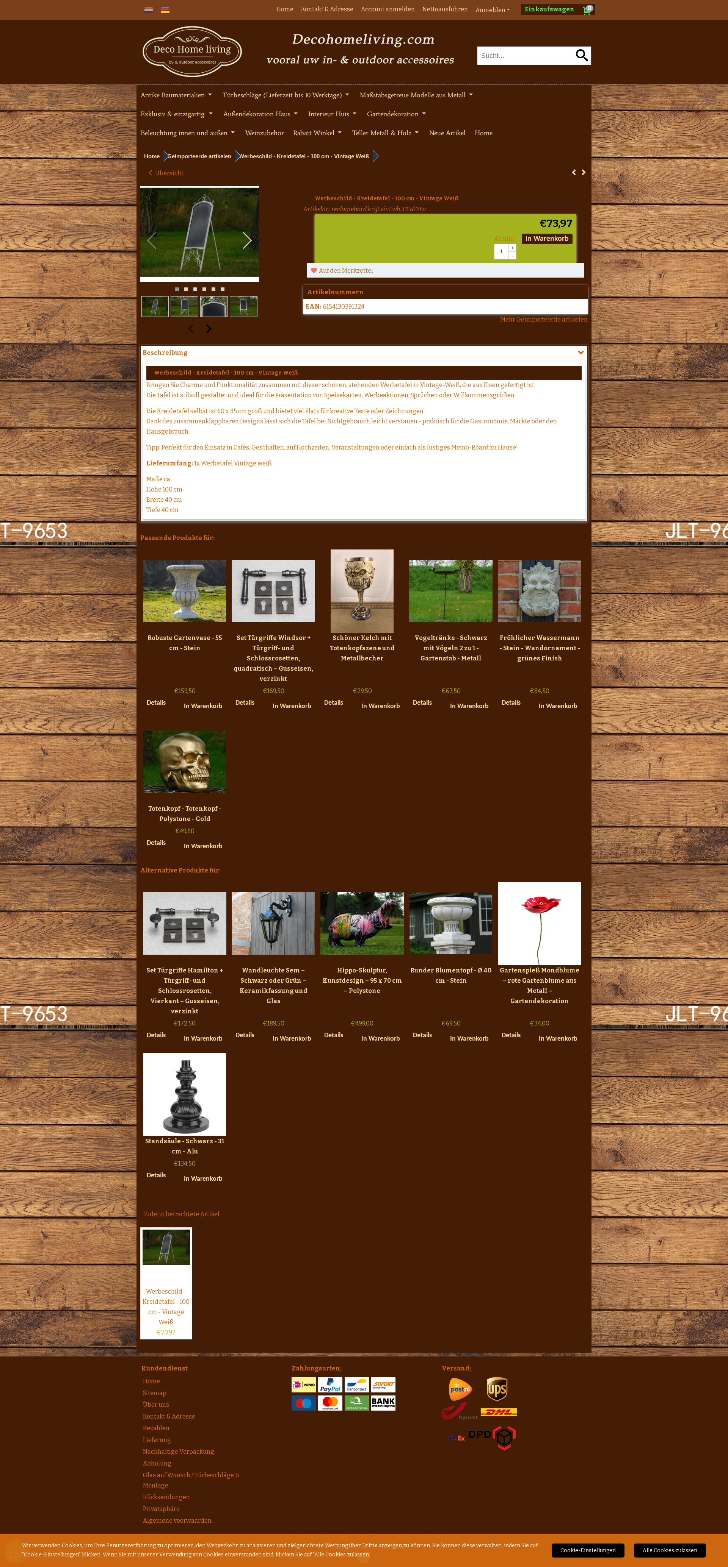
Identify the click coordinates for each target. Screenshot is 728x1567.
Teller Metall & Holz (382, 133)
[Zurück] (574, 172)
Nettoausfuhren (445, 9)
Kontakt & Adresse (327, 9)
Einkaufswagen (549, 9)
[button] (177, 289)
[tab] (364, 352)
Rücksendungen (166, 1497)
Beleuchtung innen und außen (185, 133)
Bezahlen (156, 1428)
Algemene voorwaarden (177, 1520)
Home (284, 9)
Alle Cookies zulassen (670, 1550)
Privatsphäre (161, 1508)
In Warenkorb (547, 239)
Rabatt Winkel (314, 133)
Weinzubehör (264, 133)
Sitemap (154, 1393)
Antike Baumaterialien (174, 95)
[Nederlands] (148, 9)
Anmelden (490, 10)
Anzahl (504, 238)
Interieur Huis (329, 114)
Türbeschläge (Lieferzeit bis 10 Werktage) (283, 95)
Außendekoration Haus (257, 114)
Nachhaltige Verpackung (178, 1451)
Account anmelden (388, 9)
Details (156, 703)
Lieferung (157, 1440)
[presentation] (152, 241)
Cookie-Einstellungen (588, 1550)
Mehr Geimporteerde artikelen (544, 319)
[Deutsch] (165, 9)
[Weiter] (584, 172)
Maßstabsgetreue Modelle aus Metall (414, 95)
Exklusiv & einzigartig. (174, 114)
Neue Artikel (447, 133)
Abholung (157, 1463)
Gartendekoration (393, 114)
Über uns (156, 1404)
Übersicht (169, 173)
